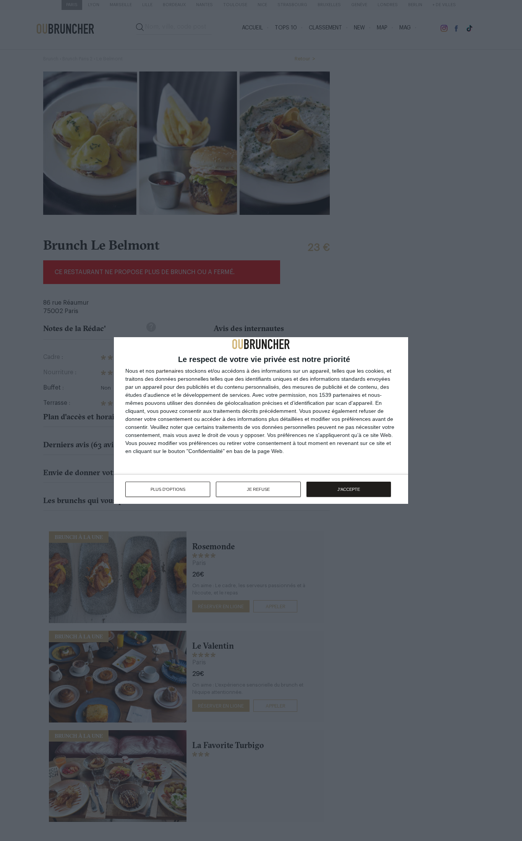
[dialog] (261, 420)
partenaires (169, 370)
